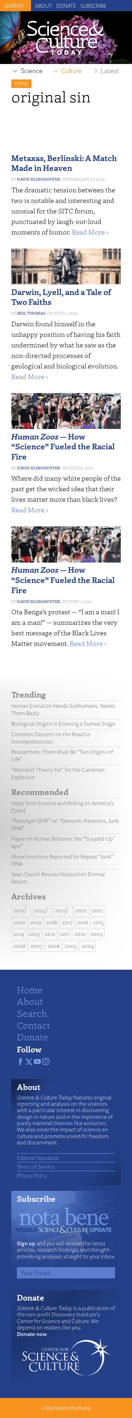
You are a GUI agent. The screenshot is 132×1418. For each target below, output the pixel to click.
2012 (50, 934)
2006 (54, 946)
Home (30, 989)
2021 (97, 910)
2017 (67, 922)
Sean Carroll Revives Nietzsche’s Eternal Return (58, 878)
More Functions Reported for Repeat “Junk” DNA (62, 860)
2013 (34, 934)
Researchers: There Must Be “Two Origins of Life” (62, 756)
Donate (66, 5)
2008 (19, 946)
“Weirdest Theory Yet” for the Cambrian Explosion (58, 773)
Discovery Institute (68, 1408)
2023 (61, 910)
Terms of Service (35, 1166)
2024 (40, 910)
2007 (37, 946)
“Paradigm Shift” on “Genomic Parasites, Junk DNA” (65, 824)
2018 (51, 922)
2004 (88, 946)
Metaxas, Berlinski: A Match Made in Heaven (64, 163)
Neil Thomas (31, 313)
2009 (96, 934)
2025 (19, 910)
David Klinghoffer (38, 179)
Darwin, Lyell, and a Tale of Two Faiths (61, 297)
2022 (81, 910)
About (43, 5)
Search (32, 1013)
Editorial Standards (38, 1158)
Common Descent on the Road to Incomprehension (50, 738)
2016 (82, 922)
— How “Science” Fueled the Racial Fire (63, 446)
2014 (18, 934)
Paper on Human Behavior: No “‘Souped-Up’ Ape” (62, 842)
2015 (98, 922)
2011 (65, 934)
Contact (33, 1025)
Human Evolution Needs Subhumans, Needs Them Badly (63, 709)
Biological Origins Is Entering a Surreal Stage (63, 723)
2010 (80, 934)
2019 (35, 922)
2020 (19, 922)
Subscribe (93, 5)
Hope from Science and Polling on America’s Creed (62, 807)
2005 (71, 946)
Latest (110, 71)
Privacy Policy (32, 1175)
